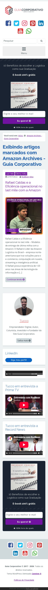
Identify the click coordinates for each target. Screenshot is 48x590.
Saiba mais (23, 340)
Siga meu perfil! (19, 360)
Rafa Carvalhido (32, 588)
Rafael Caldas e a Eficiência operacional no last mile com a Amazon (23, 186)
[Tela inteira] (42, 413)
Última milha (21, 173)
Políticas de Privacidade (24, 580)
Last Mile (10, 173)
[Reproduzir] (7, 374)
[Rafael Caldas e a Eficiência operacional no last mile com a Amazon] (24, 215)
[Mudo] (36, 374)
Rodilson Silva (27, 177)
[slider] (40, 374)
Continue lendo (15, 279)
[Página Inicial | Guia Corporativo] (24, 10)
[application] (24, 373)
